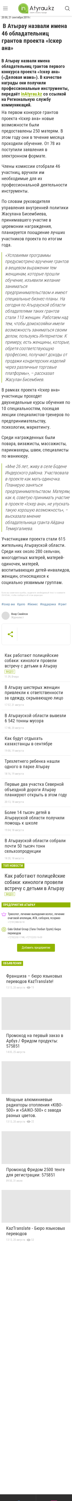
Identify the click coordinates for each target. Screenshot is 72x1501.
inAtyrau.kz (31, 94)
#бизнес (32, 604)
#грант (62, 604)
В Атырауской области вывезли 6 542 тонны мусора (35, 718)
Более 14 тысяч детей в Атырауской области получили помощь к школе (35, 818)
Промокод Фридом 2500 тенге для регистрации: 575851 (35, 1172)
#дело (21, 604)
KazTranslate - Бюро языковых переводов (35, 1231)
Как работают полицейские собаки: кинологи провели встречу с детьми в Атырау (31, 661)
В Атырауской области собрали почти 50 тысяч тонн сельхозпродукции (35, 846)
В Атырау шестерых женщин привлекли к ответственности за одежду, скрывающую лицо (34, 693)
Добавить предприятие (36, 947)
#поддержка (48, 604)
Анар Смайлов (19, 614)
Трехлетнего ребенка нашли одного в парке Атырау (32, 764)
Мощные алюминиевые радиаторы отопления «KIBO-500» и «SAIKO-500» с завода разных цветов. (34, 1107)
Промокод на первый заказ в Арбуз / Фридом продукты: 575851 (34, 1041)
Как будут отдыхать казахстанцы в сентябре (28, 741)
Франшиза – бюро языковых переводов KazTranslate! (34, 978)
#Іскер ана (8, 604)
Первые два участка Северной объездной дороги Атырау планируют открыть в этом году (36, 789)
